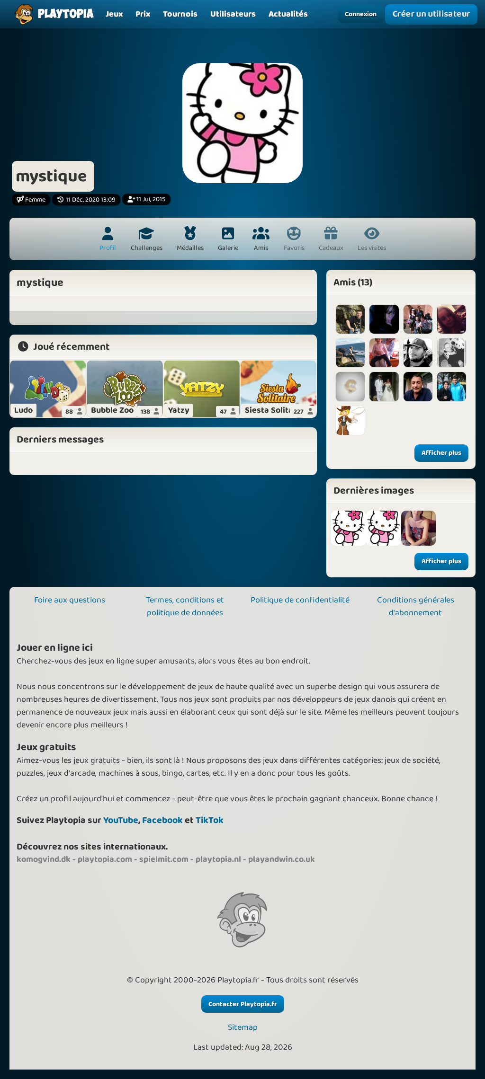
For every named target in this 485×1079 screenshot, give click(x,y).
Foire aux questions (69, 600)
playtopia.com (105, 859)
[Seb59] (350, 319)
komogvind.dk (44, 859)
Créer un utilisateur (431, 14)
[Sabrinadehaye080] (350, 386)
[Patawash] (384, 386)
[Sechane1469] (451, 386)
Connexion (361, 14)
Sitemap (243, 1027)
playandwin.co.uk (281, 859)
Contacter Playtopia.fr (242, 1004)
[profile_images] (348, 528)
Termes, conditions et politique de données (185, 606)
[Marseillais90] (451, 353)
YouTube (120, 820)
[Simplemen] (418, 353)
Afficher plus (441, 453)
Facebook (162, 820)
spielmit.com (164, 859)
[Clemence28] (451, 319)
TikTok (210, 820)
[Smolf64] (418, 319)
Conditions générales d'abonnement (415, 606)
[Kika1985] (350, 420)
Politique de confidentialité (300, 600)
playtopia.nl (218, 859)
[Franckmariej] (418, 386)
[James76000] (350, 353)
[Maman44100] (384, 353)
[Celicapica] (384, 319)
